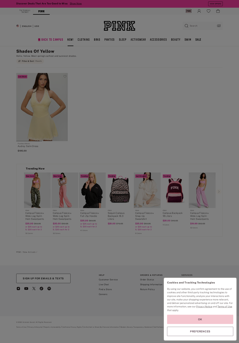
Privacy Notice (204, 306)
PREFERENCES (200, 331)
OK (200, 319)
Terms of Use (224, 306)
